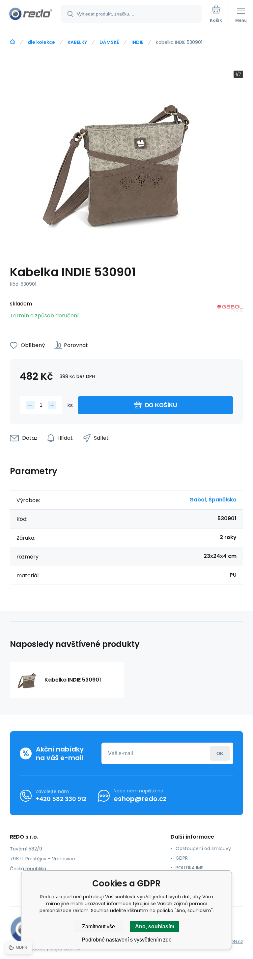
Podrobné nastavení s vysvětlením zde (127, 940)
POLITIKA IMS (190, 867)
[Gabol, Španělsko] (230, 310)
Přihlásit (220, 753)
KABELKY (77, 42)
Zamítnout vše (98, 926)
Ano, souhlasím (154, 926)
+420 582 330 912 (61, 799)
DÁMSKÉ (109, 42)
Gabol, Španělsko (213, 499)
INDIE (137, 42)
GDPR (182, 858)
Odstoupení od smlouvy (203, 848)
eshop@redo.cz (140, 798)
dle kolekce (41, 42)
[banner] (30, 14)
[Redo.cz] (12, 42)
